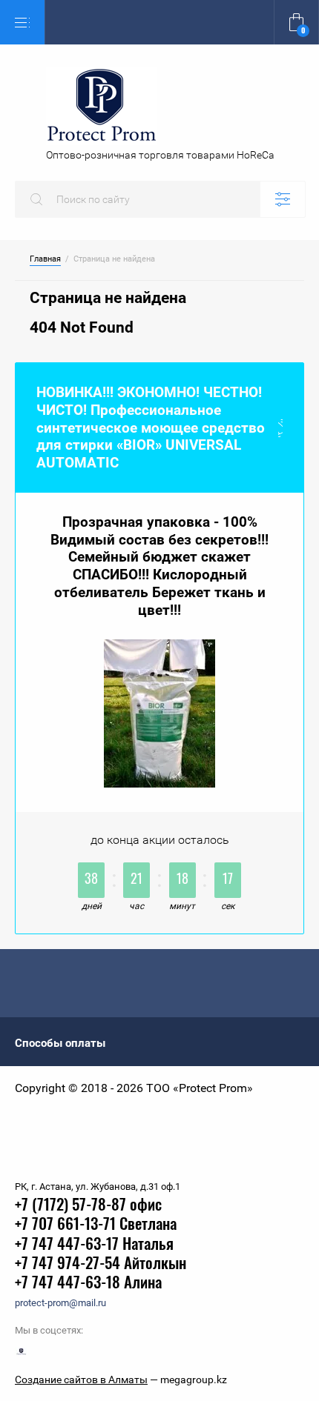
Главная (45, 259)
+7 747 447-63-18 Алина (88, 1283)
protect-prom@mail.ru (60, 1302)
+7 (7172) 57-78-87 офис (88, 1206)
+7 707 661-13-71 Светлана (96, 1225)
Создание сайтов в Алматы (81, 1379)
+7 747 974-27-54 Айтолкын (100, 1264)
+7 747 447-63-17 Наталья (94, 1245)
